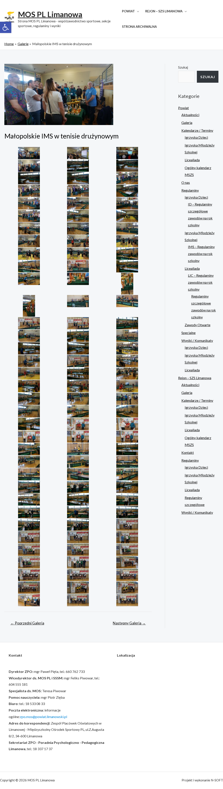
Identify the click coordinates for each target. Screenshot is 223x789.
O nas (185, 182)
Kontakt (187, 452)
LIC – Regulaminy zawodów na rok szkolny (201, 282)
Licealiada (192, 160)
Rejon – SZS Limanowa (163, 11)
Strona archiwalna (139, 26)
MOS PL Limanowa (50, 14)
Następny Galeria (129, 623)
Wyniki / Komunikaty (197, 340)
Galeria (186, 122)
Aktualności (190, 115)
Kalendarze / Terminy (197, 130)
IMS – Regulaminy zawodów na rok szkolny (201, 254)
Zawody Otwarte (197, 325)
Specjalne (188, 333)
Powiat (128, 11)
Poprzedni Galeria (27, 623)
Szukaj (183, 67)
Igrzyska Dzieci (196, 137)
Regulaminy (190, 190)
